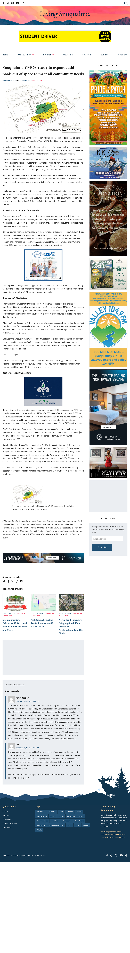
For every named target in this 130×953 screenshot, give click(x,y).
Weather (68, 55)
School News (79, 821)
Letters (61, 816)
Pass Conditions (42, 821)
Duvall (61, 811)
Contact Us (7, 827)
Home (5, 55)
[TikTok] (17, 581)
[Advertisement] (43, 657)
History (52, 816)
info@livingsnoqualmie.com (111, 831)
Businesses (41, 811)
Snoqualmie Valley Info (56, 825)
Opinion (47, 55)
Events (105, 55)
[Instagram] (13, 581)
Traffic (86, 55)
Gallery (122, 55)
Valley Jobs (7, 819)
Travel (77, 825)
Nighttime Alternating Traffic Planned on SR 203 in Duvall (42, 623)
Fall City (79, 811)
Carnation (52, 811)
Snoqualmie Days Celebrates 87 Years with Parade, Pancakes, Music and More (15, 625)
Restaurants (67, 821)
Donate (5, 811)
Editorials (70, 811)
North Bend (71, 816)
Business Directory (10, 823)
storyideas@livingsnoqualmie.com (114, 834)
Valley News (25, 55)
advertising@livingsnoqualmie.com (114, 837)
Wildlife (39, 830)
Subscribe (102, 547)
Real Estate (55, 821)
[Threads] (5, 581)
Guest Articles (42, 816)
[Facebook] (9, 581)
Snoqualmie (37, 80)
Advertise (6, 815)
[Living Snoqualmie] (65, 14)
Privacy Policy (40, 855)
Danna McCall (25, 80)
